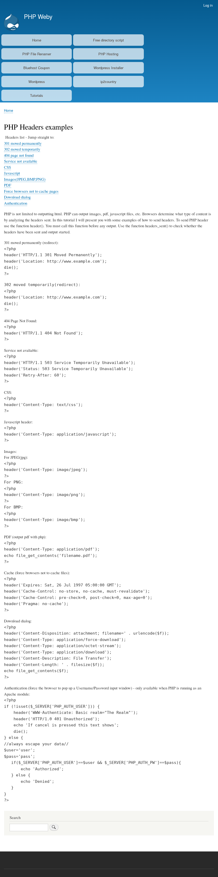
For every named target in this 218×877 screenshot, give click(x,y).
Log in (208, 5)
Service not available (20, 161)
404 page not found (18, 155)
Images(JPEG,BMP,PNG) (24, 179)
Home (36, 40)
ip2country (108, 81)
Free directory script (108, 40)
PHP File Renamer (36, 53)
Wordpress (36, 81)
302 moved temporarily (22, 149)
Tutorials (36, 95)
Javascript (12, 173)
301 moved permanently (22, 143)
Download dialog (17, 197)
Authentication (15, 203)
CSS (7, 167)
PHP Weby (38, 16)
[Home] (11, 22)
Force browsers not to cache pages (31, 191)
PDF (7, 185)
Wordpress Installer (108, 67)
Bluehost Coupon (36, 67)
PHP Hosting (108, 53)
